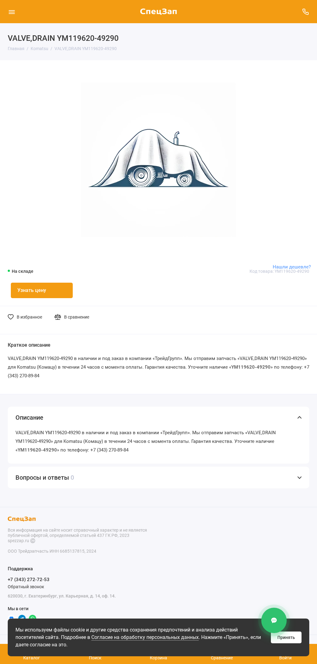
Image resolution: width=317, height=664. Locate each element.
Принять (286, 637)
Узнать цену (31, 290)
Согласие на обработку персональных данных (145, 637)
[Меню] (11, 11)
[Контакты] (274, 620)
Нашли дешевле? (292, 267)
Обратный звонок (26, 586)
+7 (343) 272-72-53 (29, 579)
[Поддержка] (305, 11)
